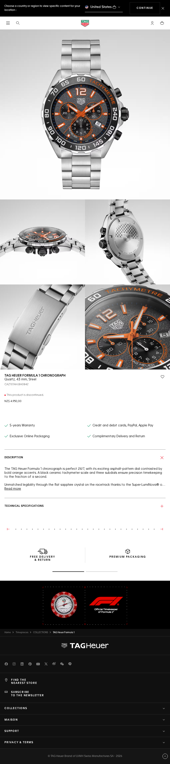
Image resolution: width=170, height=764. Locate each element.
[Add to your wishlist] (162, 377)
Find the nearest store (24, 682)
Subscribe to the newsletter (27, 694)
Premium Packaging (127, 557)
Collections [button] (15, 708)
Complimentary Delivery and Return (119, 436)
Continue (148, 8)
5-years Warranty (22, 425)
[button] (152, 23)
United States (101, 7)
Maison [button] (11, 720)
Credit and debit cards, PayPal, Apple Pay (123, 425)
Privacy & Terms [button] (18, 742)
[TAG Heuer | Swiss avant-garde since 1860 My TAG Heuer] (85, 645)
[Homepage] (85, 23)
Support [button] (11, 731)
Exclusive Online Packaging (30, 436)
